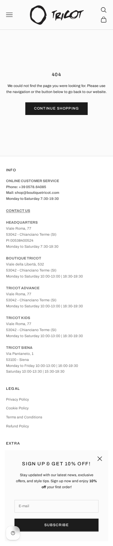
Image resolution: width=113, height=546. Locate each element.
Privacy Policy (17, 399)
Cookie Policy (17, 408)
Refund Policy (17, 426)
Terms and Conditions (24, 417)
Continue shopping (56, 108)
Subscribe (56, 525)
